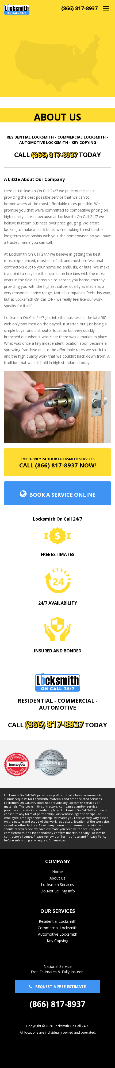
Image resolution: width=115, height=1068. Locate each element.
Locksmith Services (57, 884)
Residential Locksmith (57, 921)
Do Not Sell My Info (57, 890)
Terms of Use (70, 836)
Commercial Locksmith (58, 927)
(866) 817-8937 (79, 8)
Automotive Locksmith (57, 934)
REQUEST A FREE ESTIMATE (59, 986)
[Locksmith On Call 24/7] (16, 9)
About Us (57, 878)
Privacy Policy (96, 836)
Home (57, 871)
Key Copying (57, 940)
